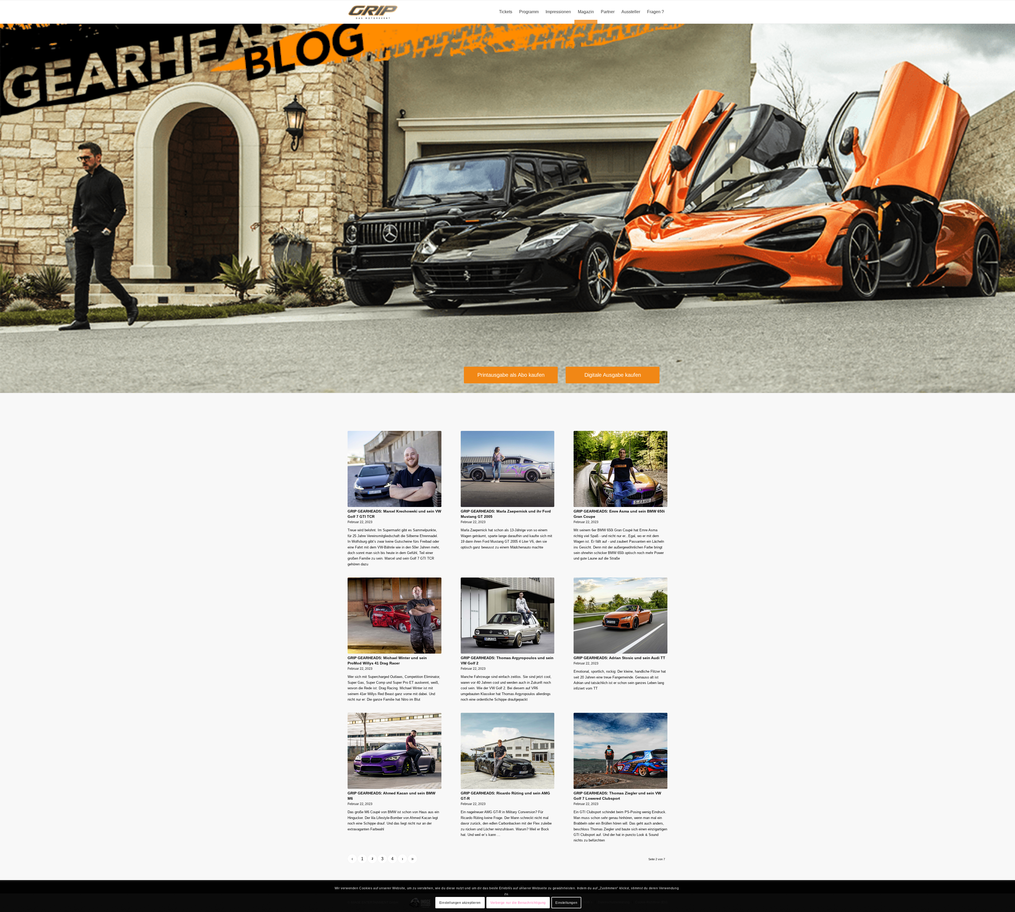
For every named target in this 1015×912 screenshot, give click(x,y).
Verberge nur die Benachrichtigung (518, 903)
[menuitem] (506, 12)
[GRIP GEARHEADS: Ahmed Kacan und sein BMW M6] (394, 751)
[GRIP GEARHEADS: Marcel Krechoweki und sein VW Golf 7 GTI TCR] (394, 469)
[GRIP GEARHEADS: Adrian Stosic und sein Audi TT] (620, 615)
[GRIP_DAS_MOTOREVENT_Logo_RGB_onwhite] (373, 12)
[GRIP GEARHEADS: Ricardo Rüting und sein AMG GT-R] (508, 751)
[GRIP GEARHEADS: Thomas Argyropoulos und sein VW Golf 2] (508, 615)
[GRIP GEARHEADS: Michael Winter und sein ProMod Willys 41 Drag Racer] (394, 615)
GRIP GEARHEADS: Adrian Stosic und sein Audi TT (619, 658)
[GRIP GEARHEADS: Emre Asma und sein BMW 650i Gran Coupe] (620, 469)
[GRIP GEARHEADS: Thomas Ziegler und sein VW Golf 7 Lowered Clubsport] (620, 751)
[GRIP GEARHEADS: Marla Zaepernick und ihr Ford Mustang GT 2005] (508, 469)
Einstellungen (566, 903)
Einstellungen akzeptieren (460, 903)
